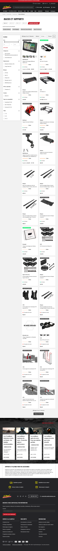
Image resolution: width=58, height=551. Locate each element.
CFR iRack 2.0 (42, 91)
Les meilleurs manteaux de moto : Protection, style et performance (22, 440)
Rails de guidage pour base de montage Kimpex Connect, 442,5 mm (47, 307)
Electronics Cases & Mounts (26, 29)
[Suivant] (36, 56)
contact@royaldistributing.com (48, 496)
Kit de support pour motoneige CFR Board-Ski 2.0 (30, 307)
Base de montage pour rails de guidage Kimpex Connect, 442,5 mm (30, 186)
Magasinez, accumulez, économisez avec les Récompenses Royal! (29, 0)
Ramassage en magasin (44, 487)
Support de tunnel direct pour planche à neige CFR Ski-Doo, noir (29, 400)
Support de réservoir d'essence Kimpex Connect (46, 153)
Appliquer (5, 47)
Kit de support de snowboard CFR (29, 368)
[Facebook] (17, 496)
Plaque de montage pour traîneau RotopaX (29, 247)
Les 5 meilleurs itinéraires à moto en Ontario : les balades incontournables (9, 440)
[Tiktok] (23, 496)
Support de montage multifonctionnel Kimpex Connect (30, 92)
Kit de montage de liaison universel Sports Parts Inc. (30, 277)
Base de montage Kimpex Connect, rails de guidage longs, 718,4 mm (29, 216)
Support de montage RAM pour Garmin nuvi (29, 62)
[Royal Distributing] (7, 7)
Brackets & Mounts (6, 29)
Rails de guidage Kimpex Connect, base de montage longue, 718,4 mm (47, 186)
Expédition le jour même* (44, 482)
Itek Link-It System (44, 61)
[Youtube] (25, 496)
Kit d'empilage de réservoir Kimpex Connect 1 (47, 277)
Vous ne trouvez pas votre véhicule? (9, 26)
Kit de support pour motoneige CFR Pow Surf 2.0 (47, 369)
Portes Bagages (16, 29)
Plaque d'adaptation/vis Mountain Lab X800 (29, 338)
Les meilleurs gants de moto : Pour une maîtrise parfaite (36, 439)
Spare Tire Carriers (37, 29)
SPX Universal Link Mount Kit (46, 246)
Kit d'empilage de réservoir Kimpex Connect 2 (47, 216)
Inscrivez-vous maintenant (9, 514)
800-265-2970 (34, 496)
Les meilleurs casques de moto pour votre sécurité (49, 439)
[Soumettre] (14, 7)
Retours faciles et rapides (17, 487)
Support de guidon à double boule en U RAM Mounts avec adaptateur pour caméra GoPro (30, 156)
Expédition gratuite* (17, 482)
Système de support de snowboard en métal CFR (47, 400)
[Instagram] (20, 496)
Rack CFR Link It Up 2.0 (44, 339)
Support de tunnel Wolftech (28, 122)
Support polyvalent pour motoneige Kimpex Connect (47, 122)
